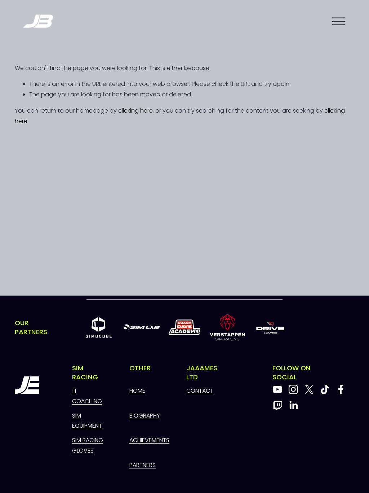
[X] (309, 389)
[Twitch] (277, 405)
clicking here (135, 110)
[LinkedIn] (293, 405)
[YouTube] (277, 389)
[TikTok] (325, 389)
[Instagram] (293, 389)
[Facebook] (341, 389)
